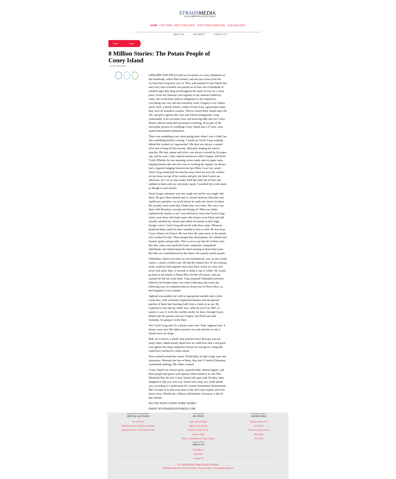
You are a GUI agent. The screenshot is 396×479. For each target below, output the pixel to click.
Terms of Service (189, 468)
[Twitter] (126, 75)
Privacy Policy (205, 468)
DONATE (280, 3)
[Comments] (135, 75)
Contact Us (220, 34)
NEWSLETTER (262, 3)
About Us (178, 34)
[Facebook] (118, 75)
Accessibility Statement (223, 468)
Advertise (199, 34)
